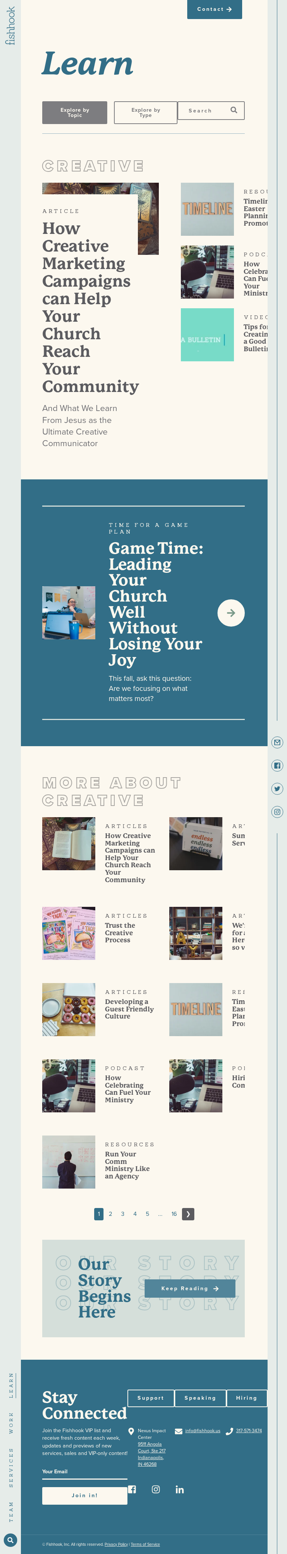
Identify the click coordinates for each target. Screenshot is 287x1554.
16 (174, 1214)
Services (11, 1467)
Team (11, 1511)
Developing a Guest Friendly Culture (129, 1009)
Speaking (200, 1398)
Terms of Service (145, 1544)
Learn (11, 1384)
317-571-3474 (249, 1431)
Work (11, 1422)
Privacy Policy (116, 1544)
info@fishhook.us (202, 1431)
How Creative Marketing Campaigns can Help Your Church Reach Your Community (130, 857)
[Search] (234, 110)
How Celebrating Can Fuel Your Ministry (263, 278)
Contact (210, 9)
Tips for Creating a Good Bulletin (258, 338)
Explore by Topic (75, 112)
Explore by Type (146, 112)
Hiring (246, 1398)
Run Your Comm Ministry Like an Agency (127, 1165)
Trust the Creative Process (120, 933)
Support (151, 1398)
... (160, 1214)
